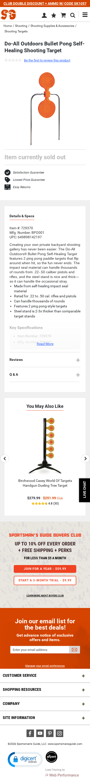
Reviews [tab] (16, 360)
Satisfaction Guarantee (28, 172)
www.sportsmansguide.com (65, 744)
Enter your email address (30, 650)
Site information (19, 717)
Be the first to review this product (47, 60)
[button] (53, 16)
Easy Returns (21, 187)
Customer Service (19, 675)
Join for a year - (45, 569)
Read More (45, 344)
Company (11, 703)
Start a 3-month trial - (45, 580)
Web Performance (64, 775)
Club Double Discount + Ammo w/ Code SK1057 (45, 4)
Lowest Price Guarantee (28, 180)
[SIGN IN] (44, 16)
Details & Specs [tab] (22, 216)
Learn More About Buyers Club (45, 595)
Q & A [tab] (14, 374)
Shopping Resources (22, 689)
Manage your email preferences (45, 665)
